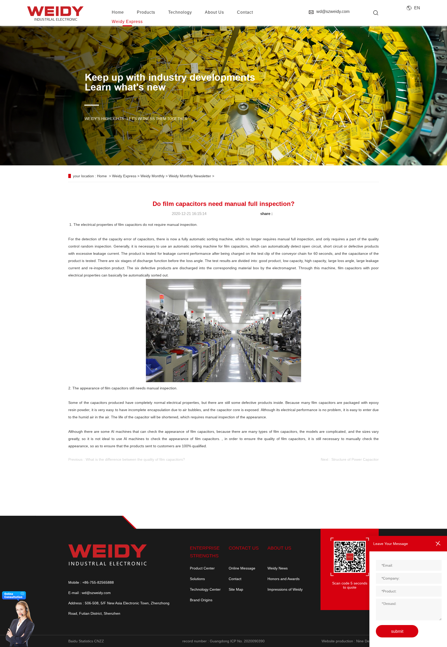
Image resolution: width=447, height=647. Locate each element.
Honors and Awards (283, 579)
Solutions (197, 579)
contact (245, 12)
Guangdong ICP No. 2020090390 (237, 641)
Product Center (202, 568)
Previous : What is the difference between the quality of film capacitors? (126, 459)
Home (102, 176)
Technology (180, 12)
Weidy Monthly (153, 176)
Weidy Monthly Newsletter (190, 176)
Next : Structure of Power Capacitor (350, 459)
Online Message (242, 568)
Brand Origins (201, 600)
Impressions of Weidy (285, 589)
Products (146, 12)
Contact (235, 579)
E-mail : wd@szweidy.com (89, 593)
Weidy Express (127, 21)
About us (214, 12)
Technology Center (205, 589)
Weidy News (277, 568)
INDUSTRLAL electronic (55, 19)
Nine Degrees (367, 641)
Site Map (236, 589)
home (118, 12)
